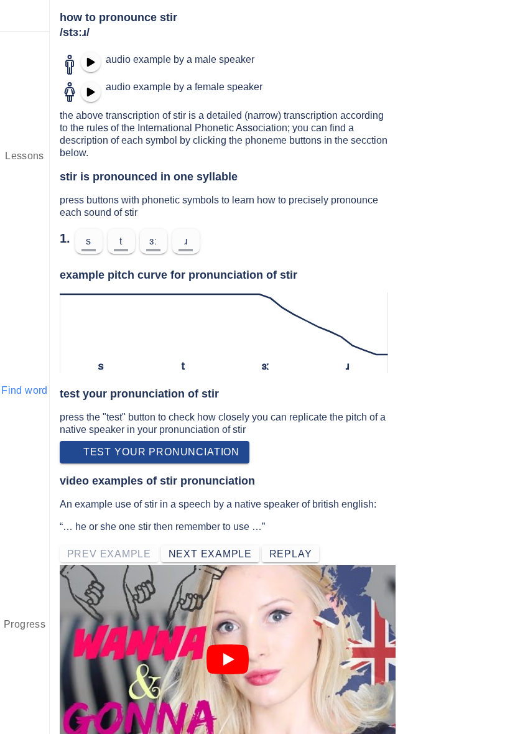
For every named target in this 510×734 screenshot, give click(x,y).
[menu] (25, 15)
